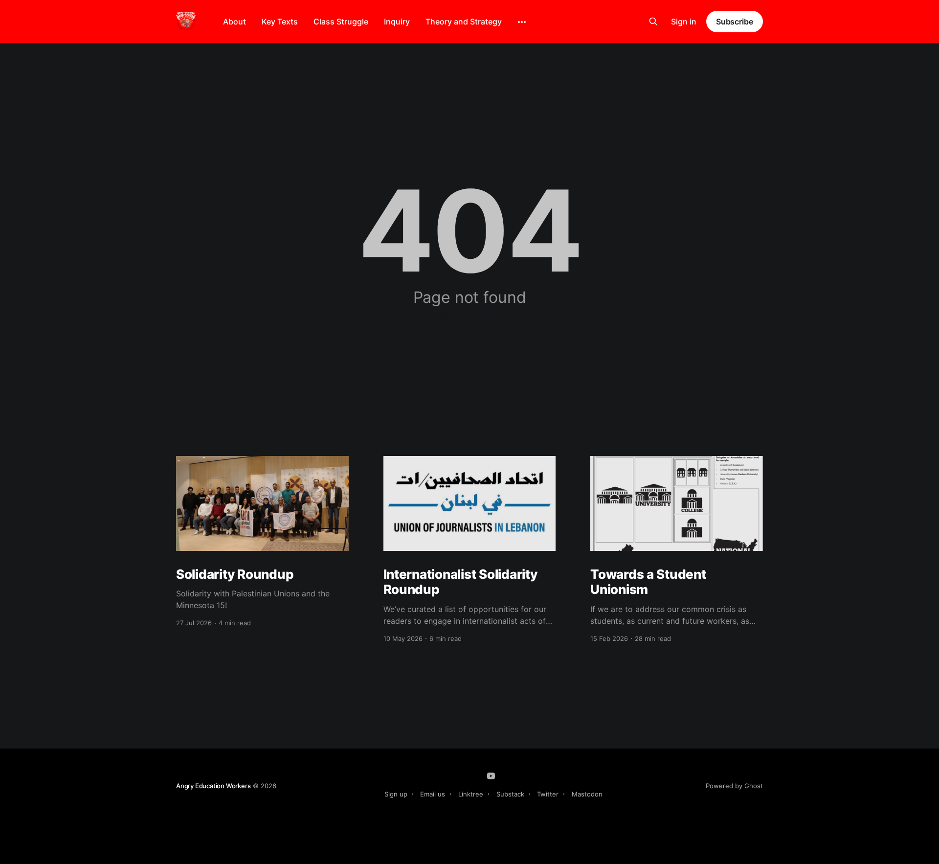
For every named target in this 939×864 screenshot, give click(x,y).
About (234, 21)
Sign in (683, 21)
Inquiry (397, 21)
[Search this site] (653, 21)
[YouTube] (491, 776)
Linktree (470, 794)
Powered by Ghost (734, 786)
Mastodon (587, 794)
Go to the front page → (469, 316)
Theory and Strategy (463, 21)
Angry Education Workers (213, 786)
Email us (432, 794)
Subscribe (734, 21)
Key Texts (280, 21)
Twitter (548, 794)
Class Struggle (340, 21)
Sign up (395, 794)
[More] (521, 22)
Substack (510, 794)
